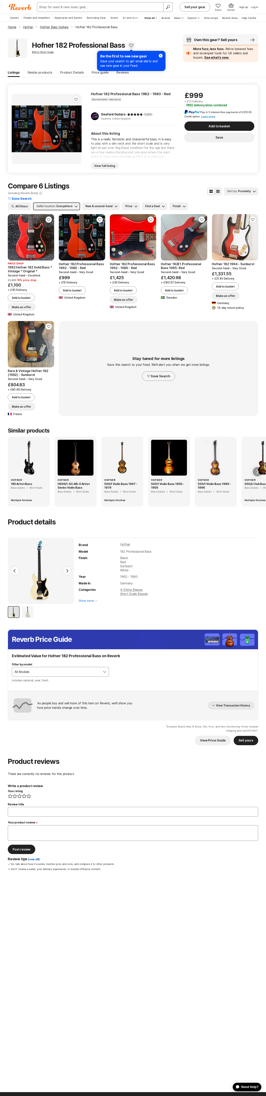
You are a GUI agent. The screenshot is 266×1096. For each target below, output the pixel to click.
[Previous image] (17, 129)
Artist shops (211, 17)
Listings (14, 72)
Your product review (21, 822)
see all (34, 859)
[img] (135, 114)
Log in (254, 7)
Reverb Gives (230, 17)
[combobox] (56, 671)
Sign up (243, 7)
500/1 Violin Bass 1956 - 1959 (167, 485)
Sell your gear (194, 7)
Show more (86, 600)
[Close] (161, 56)
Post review (21, 849)
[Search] (168, 7)
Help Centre (249, 17)
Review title (16, 804)
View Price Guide (212, 740)
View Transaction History (233, 705)
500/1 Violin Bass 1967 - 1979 (120, 485)
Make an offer (21, 307)
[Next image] (76, 129)
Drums (114, 17)
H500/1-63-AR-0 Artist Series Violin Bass (74, 485)
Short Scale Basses (134, 594)
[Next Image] (67, 571)
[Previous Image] (15, 571)
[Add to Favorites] (131, 45)
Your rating (15, 791)
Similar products (39, 72)
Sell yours (246, 740)
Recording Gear (96, 17)
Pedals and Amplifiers (37, 17)
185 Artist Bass (21, 484)
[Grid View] (211, 191)
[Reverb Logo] (20, 7)
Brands (166, 17)
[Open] (104, 672)
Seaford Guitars (113, 114)
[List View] (218, 191)
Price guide (100, 72)
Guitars (14, 17)
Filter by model (22, 664)
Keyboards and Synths (68, 17)
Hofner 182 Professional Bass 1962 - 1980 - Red (131, 94)
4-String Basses (131, 590)
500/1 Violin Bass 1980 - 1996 (214, 485)
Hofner (125, 544)
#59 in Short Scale (43, 52)
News (177, 17)
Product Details (72, 72)
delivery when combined (206, 105)
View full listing (104, 165)
